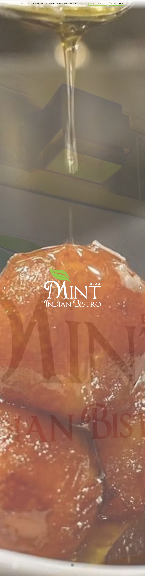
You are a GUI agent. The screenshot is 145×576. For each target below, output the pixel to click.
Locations (25, 3)
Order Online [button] (117, 3)
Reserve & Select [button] (98, 3)
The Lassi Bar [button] (61, 3)
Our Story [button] (73, 3)
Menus (35, 3)
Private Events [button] (47, 3)
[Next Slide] (140, 288)
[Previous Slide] (4, 288)
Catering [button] (83, 3)
